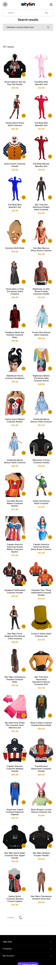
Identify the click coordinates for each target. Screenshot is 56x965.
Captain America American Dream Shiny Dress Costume (41, 546)
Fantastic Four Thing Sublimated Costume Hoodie (41, 592)
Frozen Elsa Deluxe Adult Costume (41, 333)
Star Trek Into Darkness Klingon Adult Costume (41, 207)
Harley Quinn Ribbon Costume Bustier (15, 420)
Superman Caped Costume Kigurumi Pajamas (15, 812)
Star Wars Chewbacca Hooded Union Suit (41, 897)
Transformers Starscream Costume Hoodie (41, 768)
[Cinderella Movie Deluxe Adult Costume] (15, 444)
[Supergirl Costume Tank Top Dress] (41, 923)
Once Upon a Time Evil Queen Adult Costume (15, 291)
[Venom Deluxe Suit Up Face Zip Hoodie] (15, 66)
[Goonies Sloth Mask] (15, 232)
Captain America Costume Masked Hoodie (15, 768)
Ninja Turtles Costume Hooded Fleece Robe (41, 724)
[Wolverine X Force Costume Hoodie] (41, 444)
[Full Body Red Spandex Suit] (41, 107)
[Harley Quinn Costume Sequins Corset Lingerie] (15, 880)
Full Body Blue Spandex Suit (15, 205)
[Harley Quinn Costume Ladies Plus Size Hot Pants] (15, 923)
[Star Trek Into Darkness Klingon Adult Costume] (41, 188)
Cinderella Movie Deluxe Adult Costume (15, 461)
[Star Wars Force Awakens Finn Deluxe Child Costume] (15, 617)
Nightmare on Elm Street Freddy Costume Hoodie (41, 291)
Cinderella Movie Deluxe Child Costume (41, 420)
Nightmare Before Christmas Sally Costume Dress (41, 378)
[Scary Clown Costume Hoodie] (15, 148)
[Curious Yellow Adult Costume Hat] (41, 617)
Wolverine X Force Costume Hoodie (41, 461)
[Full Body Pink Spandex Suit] (41, 66)
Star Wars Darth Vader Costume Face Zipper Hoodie (14, 855)
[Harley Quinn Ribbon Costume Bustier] (15, 403)
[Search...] (46, 13)
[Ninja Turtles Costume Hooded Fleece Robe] (41, 707)
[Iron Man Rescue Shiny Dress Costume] (41, 232)
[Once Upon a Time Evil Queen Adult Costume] (15, 273)
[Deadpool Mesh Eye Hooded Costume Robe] (15, 316)
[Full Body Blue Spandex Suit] (15, 188)
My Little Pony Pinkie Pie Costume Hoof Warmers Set (15, 725)
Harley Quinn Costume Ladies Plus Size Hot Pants (15, 942)
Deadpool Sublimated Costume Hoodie (15, 591)
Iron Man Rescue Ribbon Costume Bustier (15, 503)
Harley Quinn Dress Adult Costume (15, 124)
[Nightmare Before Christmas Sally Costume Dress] (41, 360)
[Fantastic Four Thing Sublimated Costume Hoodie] (41, 574)
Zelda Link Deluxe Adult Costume (41, 502)
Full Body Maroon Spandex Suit (41, 165)
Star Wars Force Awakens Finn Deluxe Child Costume (15, 636)
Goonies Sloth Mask (14, 248)
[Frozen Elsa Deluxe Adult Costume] (41, 316)
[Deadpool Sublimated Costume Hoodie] (15, 574)
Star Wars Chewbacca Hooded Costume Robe (14, 679)
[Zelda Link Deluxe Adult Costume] (41, 485)
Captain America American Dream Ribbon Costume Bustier (15, 548)
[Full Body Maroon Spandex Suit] (41, 148)
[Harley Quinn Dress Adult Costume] (15, 107)
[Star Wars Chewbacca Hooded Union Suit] (41, 880)
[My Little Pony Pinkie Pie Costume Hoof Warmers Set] (15, 707)
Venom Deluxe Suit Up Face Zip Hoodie (15, 83)
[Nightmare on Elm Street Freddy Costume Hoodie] (41, 273)
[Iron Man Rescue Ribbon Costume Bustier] (15, 485)
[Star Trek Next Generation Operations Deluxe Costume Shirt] (41, 661)
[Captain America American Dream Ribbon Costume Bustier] (15, 528)
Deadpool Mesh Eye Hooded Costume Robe (14, 334)
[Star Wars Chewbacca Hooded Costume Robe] (15, 661)
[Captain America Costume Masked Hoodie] (15, 750)
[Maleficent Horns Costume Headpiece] (15, 360)
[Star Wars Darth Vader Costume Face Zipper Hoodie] (15, 837)
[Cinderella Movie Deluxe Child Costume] (41, 403)
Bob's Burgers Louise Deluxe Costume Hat (41, 810)
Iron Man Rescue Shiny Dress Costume (41, 249)
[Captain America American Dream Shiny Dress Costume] (41, 528)
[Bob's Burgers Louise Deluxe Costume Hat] (41, 793)
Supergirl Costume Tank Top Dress (41, 940)
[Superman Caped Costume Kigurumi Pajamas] (15, 793)
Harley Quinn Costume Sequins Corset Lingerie (14, 898)
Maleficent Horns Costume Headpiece (15, 377)
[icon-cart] (50, 4)
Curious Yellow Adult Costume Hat (41, 634)
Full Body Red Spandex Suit (41, 124)
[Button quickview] (23, 74)
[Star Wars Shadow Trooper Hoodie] (41, 837)
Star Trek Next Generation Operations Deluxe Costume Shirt (41, 680)
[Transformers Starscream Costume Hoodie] (41, 750)
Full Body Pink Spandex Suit (41, 83)
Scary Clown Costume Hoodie (14, 165)
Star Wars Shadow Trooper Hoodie (41, 854)
